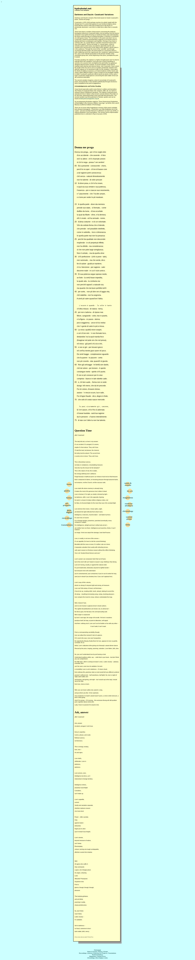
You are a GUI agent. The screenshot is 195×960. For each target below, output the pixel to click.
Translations (112, 953)
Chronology (91, 958)
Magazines (92, 956)
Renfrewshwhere (97, 955)
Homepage (97, 950)
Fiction (105, 951)
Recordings (82, 953)
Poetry (100, 951)
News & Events (92, 951)
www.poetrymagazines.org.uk (89, 98)
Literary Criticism (93, 953)
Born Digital (99, 958)
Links (106, 958)
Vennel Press (101, 956)
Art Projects (103, 953)
